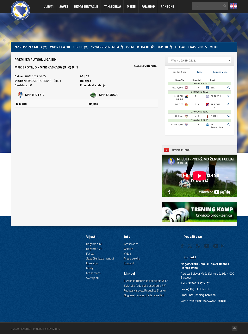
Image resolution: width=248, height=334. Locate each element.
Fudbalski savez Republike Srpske (145, 290)
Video (127, 253)
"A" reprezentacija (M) (31, 47)
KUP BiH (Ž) (165, 47)
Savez (63, 6)
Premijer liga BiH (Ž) (140, 47)
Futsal (180, 47)
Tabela (199, 72)
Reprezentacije (86, 6)
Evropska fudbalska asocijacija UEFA (146, 281)
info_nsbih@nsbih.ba (202, 295)
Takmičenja (112, 6)
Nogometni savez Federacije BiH (144, 295)
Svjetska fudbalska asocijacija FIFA (145, 285)
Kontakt (129, 263)
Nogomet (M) (94, 244)
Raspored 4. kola (220, 72)
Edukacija (92, 263)
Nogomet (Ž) (94, 249)
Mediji (131, 6)
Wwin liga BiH (60, 47)
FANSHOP (148, 6)
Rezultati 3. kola (179, 72)
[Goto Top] (234, 328)
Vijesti (48, 6)
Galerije (128, 249)
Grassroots (197, 47)
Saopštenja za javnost (100, 258)
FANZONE (167, 6)
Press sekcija (132, 258)
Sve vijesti (92, 278)
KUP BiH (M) (80, 47)
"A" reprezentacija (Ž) (107, 47)
